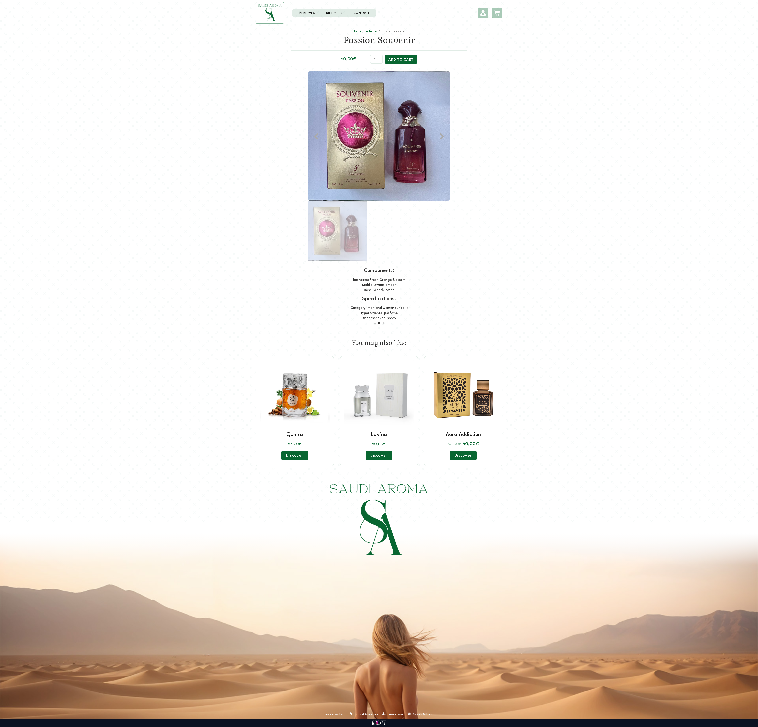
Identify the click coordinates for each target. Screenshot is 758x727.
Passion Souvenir (379, 40)
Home (357, 31)
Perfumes (307, 13)
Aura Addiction (463, 434)
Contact (361, 13)
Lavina (379, 434)
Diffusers (334, 13)
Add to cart (400, 59)
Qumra (294, 434)
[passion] (379, 136)
